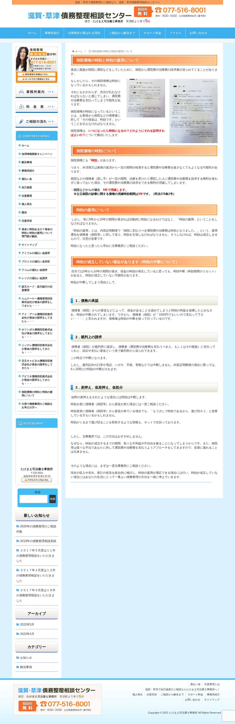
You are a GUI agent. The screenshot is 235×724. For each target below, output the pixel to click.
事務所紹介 (28, 170)
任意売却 (27, 220)
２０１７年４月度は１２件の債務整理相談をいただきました (35, 575)
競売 (24, 212)
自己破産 (27, 187)
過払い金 (27, 178)
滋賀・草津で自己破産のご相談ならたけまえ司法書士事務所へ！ (182, 689)
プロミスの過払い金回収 (36, 261)
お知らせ (26, 657)
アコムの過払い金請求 (34, 269)
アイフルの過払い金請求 (36, 253)
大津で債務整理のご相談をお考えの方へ (37, 405)
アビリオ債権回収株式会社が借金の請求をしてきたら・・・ (37, 380)
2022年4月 (27, 633)
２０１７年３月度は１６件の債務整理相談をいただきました (35, 595)
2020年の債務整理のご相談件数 (36, 529)
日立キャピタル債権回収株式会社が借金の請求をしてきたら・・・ (37, 364)
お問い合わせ (192, 699)
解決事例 (27, 162)
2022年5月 (27, 624)
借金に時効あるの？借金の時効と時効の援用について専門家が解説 (37, 233)
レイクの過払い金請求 (34, 278)
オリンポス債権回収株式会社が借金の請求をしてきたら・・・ (37, 333)
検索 (38, 492)
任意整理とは (212, 684)
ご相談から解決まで (172, 694)
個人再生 (27, 204)
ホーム (25, 145)
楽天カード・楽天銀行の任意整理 (37, 288)
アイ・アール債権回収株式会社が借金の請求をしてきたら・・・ (37, 318)
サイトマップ (29, 244)
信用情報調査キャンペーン (37, 153)
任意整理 (27, 195)
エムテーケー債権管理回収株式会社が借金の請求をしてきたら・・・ (37, 302)
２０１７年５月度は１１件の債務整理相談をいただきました (35, 556)
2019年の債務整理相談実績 (38, 541)
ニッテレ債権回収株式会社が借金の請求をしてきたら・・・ (37, 349)
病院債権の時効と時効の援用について (37, 393)
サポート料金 (195, 694)
